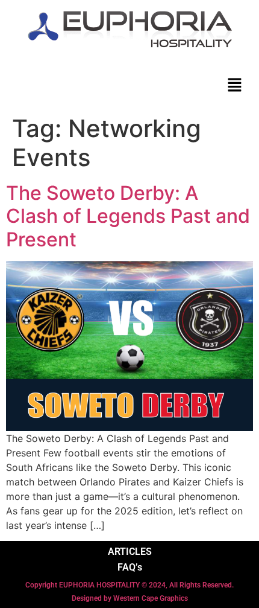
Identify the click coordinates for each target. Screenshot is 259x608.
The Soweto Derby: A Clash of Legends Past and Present (128, 216)
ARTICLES (130, 551)
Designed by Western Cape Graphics (130, 598)
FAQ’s (129, 567)
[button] (235, 84)
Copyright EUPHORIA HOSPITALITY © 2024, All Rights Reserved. (129, 585)
